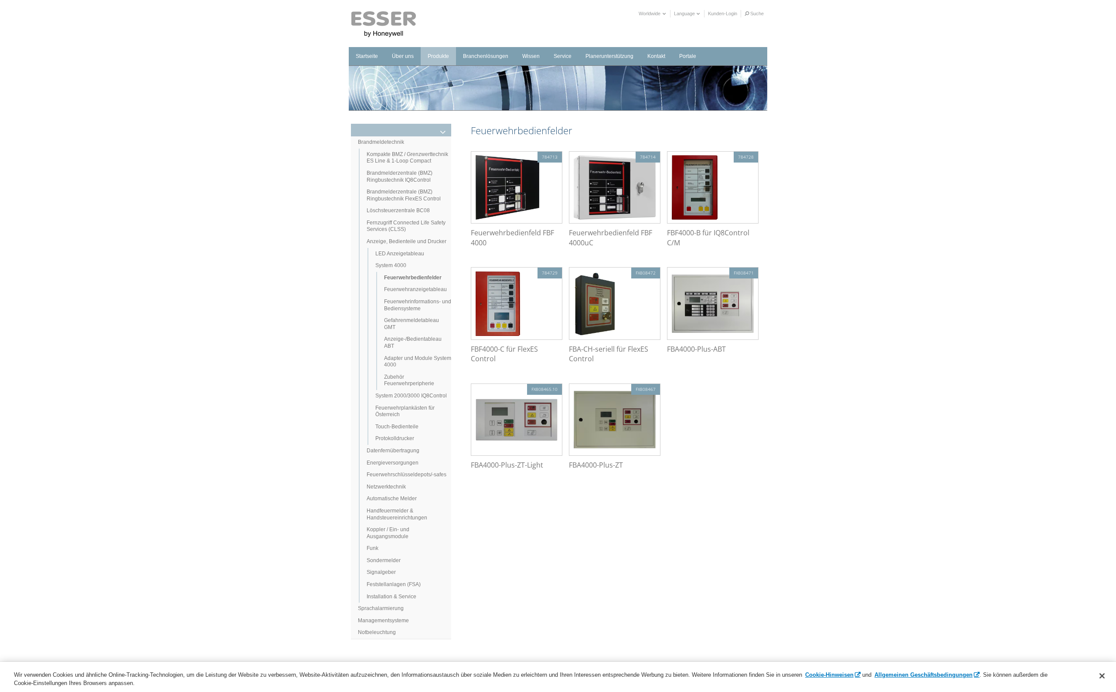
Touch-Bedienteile (396, 427)
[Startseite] (384, 24)
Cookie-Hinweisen (829, 675)
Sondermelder (384, 560)
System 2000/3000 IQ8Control (411, 396)
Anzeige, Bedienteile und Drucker (406, 241)
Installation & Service (391, 597)
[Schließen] (1102, 675)
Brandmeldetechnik (381, 142)
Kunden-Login (722, 13)
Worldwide (650, 13)
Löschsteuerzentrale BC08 (398, 210)
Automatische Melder (392, 498)
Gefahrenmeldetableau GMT (411, 323)
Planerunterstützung (609, 56)
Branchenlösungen (485, 56)
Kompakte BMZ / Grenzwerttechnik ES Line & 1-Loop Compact (407, 157)
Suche (756, 13)
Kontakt (656, 56)
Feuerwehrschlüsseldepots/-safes (406, 475)
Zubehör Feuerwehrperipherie (409, 380)
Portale (687, 56)
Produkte (438, 56)
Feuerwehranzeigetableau (415, 289)
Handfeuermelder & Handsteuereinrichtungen (397, 514)
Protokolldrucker (394, 438)
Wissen (531, 56)
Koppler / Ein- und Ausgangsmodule (388, 532)
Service (563, 56)
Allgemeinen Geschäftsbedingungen (923, 675)
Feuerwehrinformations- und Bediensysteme (417, 305)
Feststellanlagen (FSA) (394, 584)
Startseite (367, 56)
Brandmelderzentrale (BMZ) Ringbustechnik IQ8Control (399, 176)
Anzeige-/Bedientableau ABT (413, 342)
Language (685, 13)
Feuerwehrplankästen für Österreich (405, 411)
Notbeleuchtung (377, 632)
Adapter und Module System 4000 (417, 361)
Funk (372, 548)
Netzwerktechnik (386, 487)
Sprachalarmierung (381, 608)
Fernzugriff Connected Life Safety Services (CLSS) (406, 226)
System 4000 (390, 265)
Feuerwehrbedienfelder (413, 278)
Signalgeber (381, 572)
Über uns (403, 56)
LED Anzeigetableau (399, 254)
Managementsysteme (383, 620)
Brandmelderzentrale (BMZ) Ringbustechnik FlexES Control (404, 195)
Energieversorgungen (392, 463)
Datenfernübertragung (393, 451)
